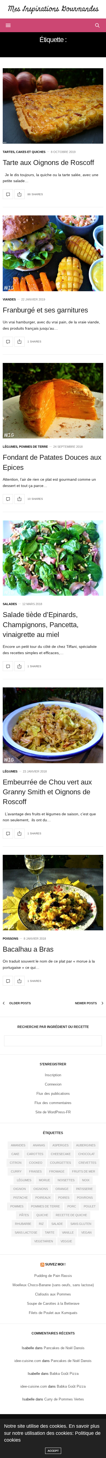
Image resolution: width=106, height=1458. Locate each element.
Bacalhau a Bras (28, 949)
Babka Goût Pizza (64, 1374)
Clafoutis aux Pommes (53, 1294)
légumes (24, 1180)
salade (57, 1223)
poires (63, 1197)
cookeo (35, 1162)
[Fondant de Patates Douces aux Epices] (53, 400)
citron (15, 1162)
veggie (66, 1241)
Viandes (9, 299)
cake (15, 1154)
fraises (35, 1171)
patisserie (84, 1189)
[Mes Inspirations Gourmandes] (53, 9)
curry (16, 1171)
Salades (10, 604)
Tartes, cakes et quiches (24, 152)
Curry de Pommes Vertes (64, 1399)
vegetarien (43, 1241)
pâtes (24, 1215)
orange (61, 1189)
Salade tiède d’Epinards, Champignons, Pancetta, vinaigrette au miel (41, 625)
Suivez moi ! (55, 1264)
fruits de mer (83, 1171)
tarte (49, 1232)
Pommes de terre (33, 446)
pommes (16, 1206)
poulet (90, 1206)
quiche (42, 1215)
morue (44, 1180)
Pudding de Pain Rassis (53, 1276)
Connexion (53, 1084)
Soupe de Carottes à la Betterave (53, 1303)
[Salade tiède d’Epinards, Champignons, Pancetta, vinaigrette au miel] (53, 558)
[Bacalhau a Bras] (53, 892)
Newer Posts (86, 1003)
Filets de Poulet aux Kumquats (53, 1313)
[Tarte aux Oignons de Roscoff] (53, 106)
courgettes (60, 1162)
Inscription (53, 1075)
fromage (56, 1171)
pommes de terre (45, 1206)
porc (71, 1206)
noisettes (66, 1180)
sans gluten (80, 1223)
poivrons (85, 1197)
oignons (40, 1189)
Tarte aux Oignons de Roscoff (48, 162)
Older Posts (19, 1003)
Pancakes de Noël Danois (64, 1348)
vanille (68, 1232)
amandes (18, 1145)
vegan (86, 1232)
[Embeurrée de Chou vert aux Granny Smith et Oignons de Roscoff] (53, 725)
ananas (39, 1145)
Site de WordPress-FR (53, 1112)
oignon (19, 1189)
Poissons (10, 938)
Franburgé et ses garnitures (45, 310)
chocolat (86, 1154)
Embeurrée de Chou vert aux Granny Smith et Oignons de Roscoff (47, 792)
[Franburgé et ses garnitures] (53, 253)
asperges (60, 1145)
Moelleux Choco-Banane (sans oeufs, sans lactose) (53, 1285)
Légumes (10, 446)
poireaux (43, 1197)
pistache (20, 1197)
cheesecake (61, 1154)
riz (41, 1223)
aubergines (85, 1145)
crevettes (87, 1162)
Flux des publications (53, 1094)
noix (85, 1180)
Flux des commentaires (53, 1103)
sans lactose (26, 1232)
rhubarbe (23, 1223)
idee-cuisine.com (27, 1361)
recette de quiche (71, 1215)
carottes (35, 1154)
